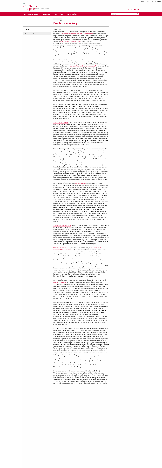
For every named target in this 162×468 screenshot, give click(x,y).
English (159, 1)
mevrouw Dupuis (80, 183)
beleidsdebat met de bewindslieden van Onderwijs (77, 34)
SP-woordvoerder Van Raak (62, 225)
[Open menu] (39, 14)
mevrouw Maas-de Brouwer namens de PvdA (84, 66)
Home (142, 1)
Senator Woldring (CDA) (61, 122)
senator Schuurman (59, 282)
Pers (153, 1)
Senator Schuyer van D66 (61, 248)
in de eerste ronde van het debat (70, 42)
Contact (148, 1)
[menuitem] (31, 14)
